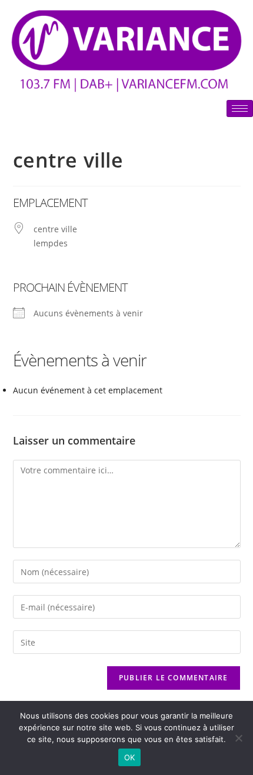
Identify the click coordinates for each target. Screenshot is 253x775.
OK (129, 757)
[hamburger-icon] (240, 108)
